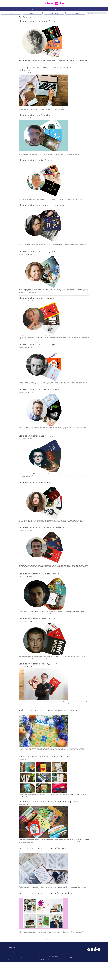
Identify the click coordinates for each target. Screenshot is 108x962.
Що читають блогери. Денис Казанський (39, 389)
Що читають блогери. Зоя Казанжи (36, 298)
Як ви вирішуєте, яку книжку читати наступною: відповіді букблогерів (47, 68)
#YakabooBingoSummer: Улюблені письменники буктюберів (50, 710)
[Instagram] (92, 949)
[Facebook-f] (88, 949)
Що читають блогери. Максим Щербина (39, 574)
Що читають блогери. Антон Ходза (36, 115)
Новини (46, 9)
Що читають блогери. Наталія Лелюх (37, 21)
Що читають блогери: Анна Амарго (36, 482)
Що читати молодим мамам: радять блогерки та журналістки (49, 801)
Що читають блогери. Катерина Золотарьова (41, 205)
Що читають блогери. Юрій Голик (35, 160)
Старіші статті (57, 939)
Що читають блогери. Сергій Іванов (37, 436)
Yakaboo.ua (11, 947)
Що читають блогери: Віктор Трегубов (38, 344)
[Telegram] (95, 949)
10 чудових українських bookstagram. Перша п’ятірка (45, 893)
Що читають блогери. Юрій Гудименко (38, 664)
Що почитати (35, 9)
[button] (11, 13)
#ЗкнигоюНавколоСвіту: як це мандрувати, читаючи (45, 756)
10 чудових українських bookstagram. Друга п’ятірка (45, 848)
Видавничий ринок (59, 9)
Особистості (73, 9)
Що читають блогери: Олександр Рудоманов (41, 527)
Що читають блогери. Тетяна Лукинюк (38, 251)
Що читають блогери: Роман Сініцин (37, 619)
